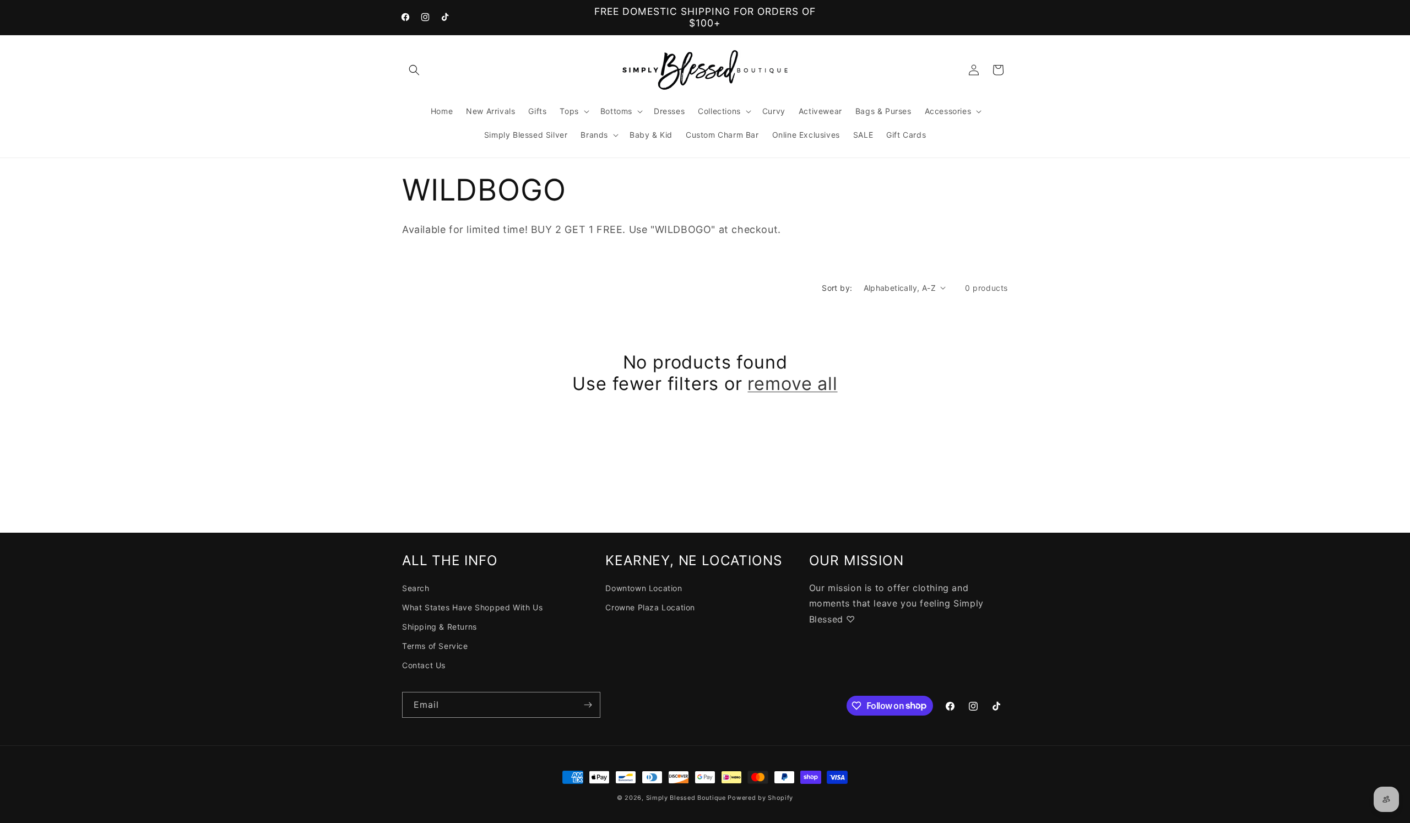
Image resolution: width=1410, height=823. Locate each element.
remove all (792, 383)
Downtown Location (643, 588)
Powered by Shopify (760, 798)
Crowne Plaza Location (650, 607)
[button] (414, 70)
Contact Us (424, 665)
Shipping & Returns (439, 626)
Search (416, 588)
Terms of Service (435, 646)
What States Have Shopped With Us (472, 607)
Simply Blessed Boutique (686, 798)
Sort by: (837, 288)
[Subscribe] (588, 705)
